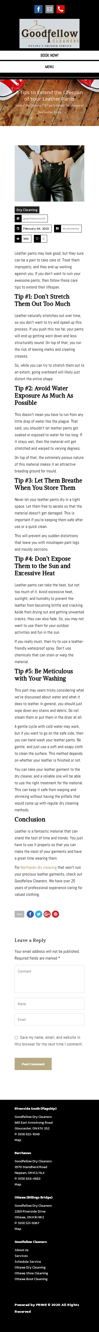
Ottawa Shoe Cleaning (31, 1273)
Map (18, 1140)
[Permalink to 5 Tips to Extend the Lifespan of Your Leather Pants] (49, 173)
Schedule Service (28, 1261)
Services (21, 1255)
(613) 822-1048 (29, 1134)
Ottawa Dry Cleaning (30, 1267)
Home (18, 105)
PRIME (41, 1304)
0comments (71, 228)
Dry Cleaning (33, 105)
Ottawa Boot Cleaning (31, 1279)
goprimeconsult (34, 218)
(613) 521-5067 (28, 1223)
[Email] (49, 11)
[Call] (60, 11)
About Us (22, 1250)
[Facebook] (38, 11)
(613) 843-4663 (29, 1178)
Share (19, 914)
